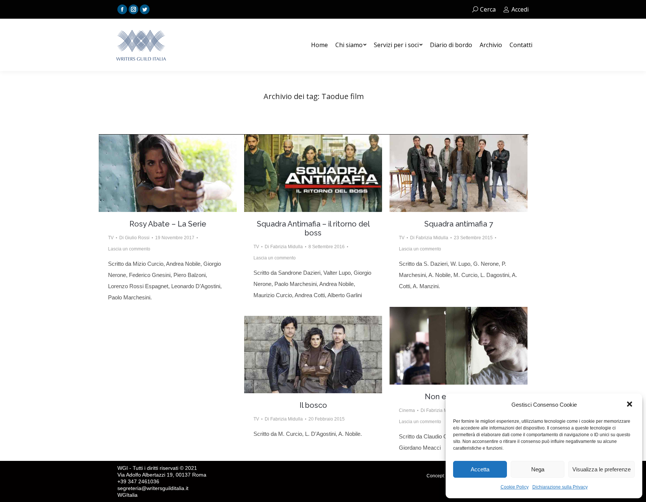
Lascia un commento (129, 249)
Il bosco (313, 405)
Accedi (520, 9)
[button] (630, 404)
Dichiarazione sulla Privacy (560, 487)
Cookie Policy (515, 487)
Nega (537, 469)
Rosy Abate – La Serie (167, 223)
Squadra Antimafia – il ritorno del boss (313, 228)
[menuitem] (319, 44)
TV (111, 237)
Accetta (480, 469)
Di (134, 237)
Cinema (407, 410)
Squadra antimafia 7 (458, 223)
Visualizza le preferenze (601, 469)
